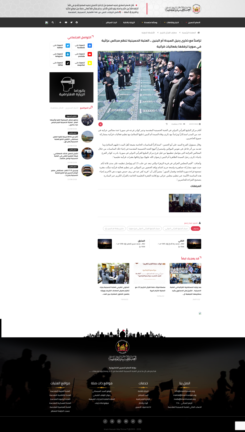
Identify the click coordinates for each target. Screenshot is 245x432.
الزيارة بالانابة (129, 22)
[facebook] (76, 22)
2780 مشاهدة (177, 124)
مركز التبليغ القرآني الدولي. (176, 228)
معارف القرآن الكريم (168, 32)
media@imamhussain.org (185, 399)
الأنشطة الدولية (148, 32)
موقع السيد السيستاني (101, 391)
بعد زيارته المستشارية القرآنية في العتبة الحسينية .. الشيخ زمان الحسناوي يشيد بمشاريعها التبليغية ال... (185, 291)
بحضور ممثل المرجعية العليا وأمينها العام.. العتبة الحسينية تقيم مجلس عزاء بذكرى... (64, 122)
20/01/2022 (193, 124)
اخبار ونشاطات (172, 22)
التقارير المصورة (72, 116)
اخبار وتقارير (73, 133)
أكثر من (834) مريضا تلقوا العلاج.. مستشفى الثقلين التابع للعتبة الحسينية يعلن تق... (65, 139)
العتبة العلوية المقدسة (60, 391)
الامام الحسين (194, 22)
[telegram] (119, 421)
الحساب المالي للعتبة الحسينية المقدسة (185, 407)
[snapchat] (112, 421)
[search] (52, 22)
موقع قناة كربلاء (102, 403)
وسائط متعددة (150, 22)
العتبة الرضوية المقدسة (60, 399)
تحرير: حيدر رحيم (190, 223)
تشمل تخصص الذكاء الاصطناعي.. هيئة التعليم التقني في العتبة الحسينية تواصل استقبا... (65, 156)
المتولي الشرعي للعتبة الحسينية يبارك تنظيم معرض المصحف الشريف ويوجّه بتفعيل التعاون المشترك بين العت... (114, 291)
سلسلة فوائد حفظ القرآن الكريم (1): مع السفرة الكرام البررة (150, 289)
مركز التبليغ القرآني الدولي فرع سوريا (144, 228)
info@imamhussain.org (185, 391)
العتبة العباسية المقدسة (60, 407)
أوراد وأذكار (143, 403)
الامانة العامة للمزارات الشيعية (102, 399)
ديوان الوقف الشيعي (101, 395)
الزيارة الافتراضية (143, 399)
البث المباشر (111, 22)
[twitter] (71, 22)
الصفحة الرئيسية (189, 32)
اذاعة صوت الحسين (143, 407)
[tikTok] (105, 421)
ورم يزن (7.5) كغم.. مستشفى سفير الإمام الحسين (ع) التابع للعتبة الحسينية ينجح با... (64, 173)
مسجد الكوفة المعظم (60, 411)
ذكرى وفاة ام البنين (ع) (114, 228)
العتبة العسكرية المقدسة (60, 403)
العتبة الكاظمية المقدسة (60, 395)
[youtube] (66, 22)
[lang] (46, 22)
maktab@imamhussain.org (184, 395)
